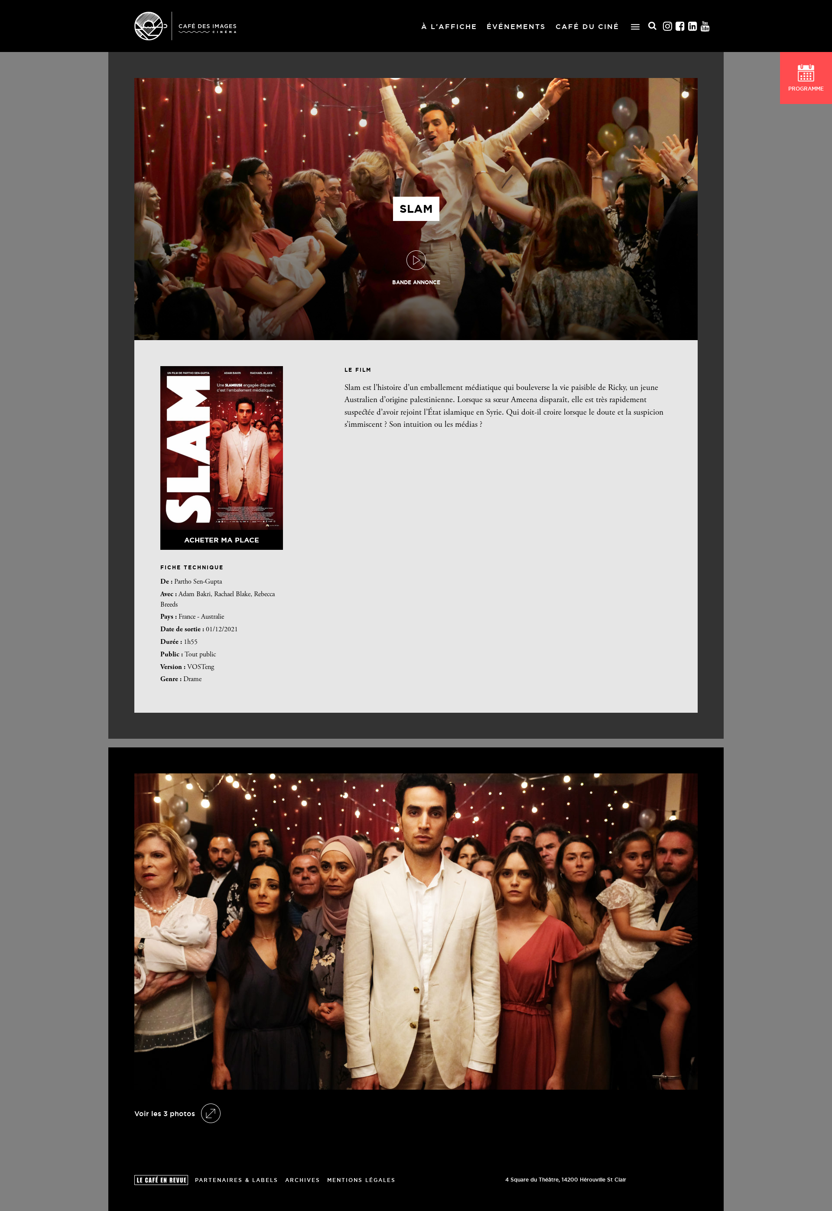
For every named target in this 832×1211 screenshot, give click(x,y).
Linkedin (693, 26)
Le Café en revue (161, 1180)
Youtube (705, 26)
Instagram (668, 26)
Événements (516, 26)
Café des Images (185, 26)
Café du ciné (587, 26)
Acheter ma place (221, 540)
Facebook (680, 26)
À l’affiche (449, 26)
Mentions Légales (361, 1180)
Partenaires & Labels (236, 1180)
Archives (302, 1180)
